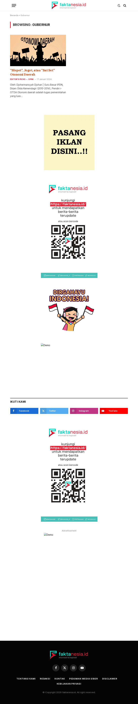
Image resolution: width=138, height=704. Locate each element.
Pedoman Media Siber (83, 678)
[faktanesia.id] (69, 5)
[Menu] (14, 5)
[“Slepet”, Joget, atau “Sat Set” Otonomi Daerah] (38, 50)
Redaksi (45, 678)
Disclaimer (109, 678)
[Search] (124, 5)
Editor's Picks (17, 79)
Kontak (60, 678)
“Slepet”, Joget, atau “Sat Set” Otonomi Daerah (32, 72)
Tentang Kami (26, 678)
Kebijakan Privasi (69, 683)
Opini (30, 79)
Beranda (14, 15)
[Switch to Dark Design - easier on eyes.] (119, 5)
